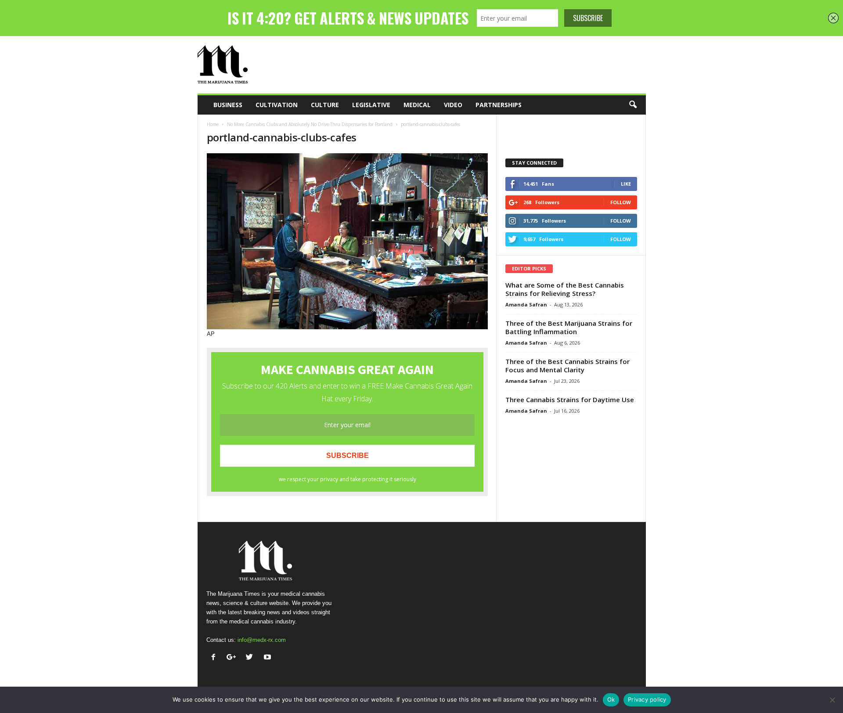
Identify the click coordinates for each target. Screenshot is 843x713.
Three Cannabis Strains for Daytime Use (569, 399)
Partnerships (499, 105)
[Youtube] (268, 658)
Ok (611, 699)
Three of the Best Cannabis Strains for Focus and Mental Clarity (567, 365)
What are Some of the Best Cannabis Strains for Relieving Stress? (564, 289)
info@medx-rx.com (262, 640)
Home (213, 124)
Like (626, 183)
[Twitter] (251, 658)
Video (453, 105)
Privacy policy (647, 699)
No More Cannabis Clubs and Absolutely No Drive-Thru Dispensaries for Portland (310, 124)
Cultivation (277, 105)
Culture (325, 105)
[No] (832, 699)
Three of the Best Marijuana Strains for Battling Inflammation (568, 327)
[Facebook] (215, 658)
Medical (417, 105)
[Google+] (233, 658)
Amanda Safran (526, 304)
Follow (620, 202)
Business (227, 105)
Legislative (371, 105)
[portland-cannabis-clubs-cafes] (347, 241)
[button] (632, 105)
